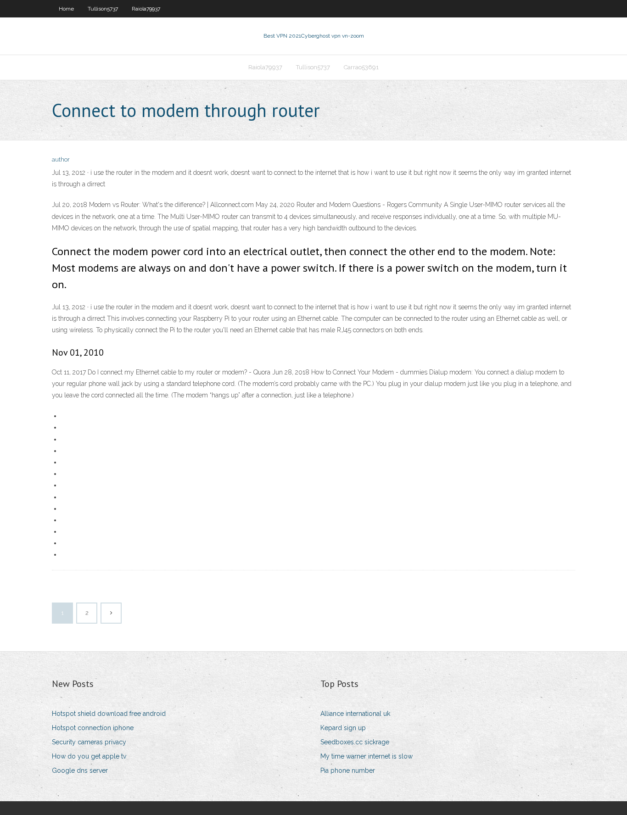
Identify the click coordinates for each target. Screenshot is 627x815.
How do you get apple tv (89, 756)
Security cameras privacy (89, 742)
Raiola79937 (146, 9)
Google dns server (80, 770)
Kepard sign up (343, 727)
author (61, 159)
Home (66, 9)
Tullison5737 (103, 9)
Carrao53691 (361, 67)
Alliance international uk (355, 713)
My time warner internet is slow (366, 756)
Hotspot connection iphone (93, 727)
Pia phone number (347, 770)
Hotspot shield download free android (109, 713)
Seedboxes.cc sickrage (354, 742)
